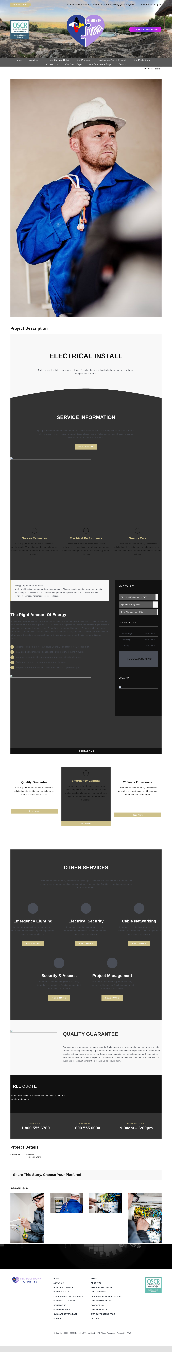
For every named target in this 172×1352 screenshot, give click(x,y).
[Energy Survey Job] (27, 1194)
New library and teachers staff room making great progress (51, 4)
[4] (50, 458)
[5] (50, 676)
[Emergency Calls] (145, 1194)
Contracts (29, 1154)
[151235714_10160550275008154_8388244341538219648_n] (33, 1031)
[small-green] (153, 1278)
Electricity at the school (107, 4)
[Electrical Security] (66, 1194)
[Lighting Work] (105, 1194)
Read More (34, 811)
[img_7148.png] (86, 12)
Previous (148, 69)
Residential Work (33, 1157)
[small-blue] (19, 21)
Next (157, 69)
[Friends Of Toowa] (27, 1278)
